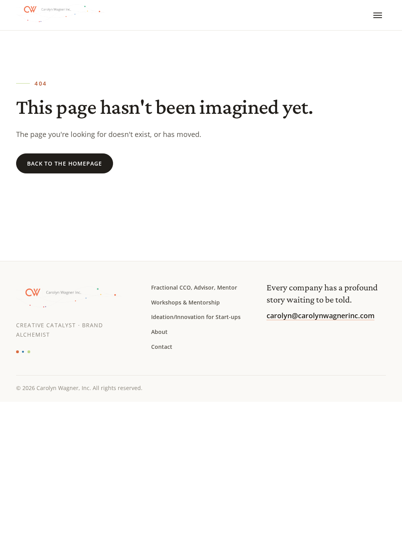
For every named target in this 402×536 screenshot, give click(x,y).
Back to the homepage (64, 163)
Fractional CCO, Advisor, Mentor (194, 287)
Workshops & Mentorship (185, 302)
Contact (161, 346)
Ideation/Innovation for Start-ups (196, 317)
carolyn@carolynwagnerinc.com (321, 315)
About (159, 331)
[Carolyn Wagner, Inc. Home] (66, 15)
